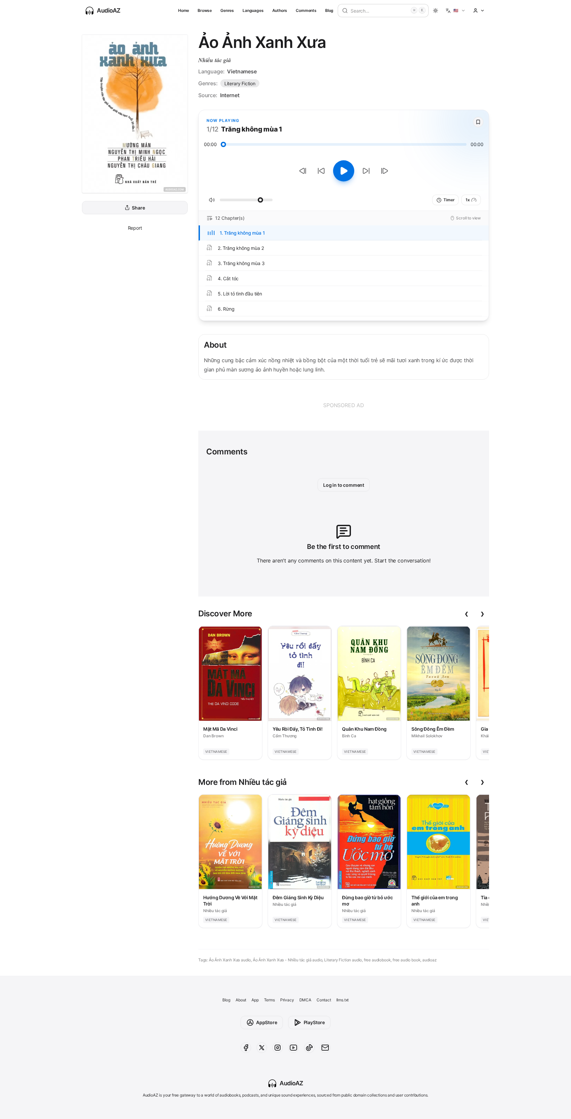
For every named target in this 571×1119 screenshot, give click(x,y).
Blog (329, 10)
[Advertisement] (343, 405)
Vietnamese (241, 71)
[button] (455, 10)
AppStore (266, 1022)
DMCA (305, 999)
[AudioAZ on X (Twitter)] (261, 1047)
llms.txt (342, 999)
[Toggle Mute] (212, 200)
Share (138, 208)
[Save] (478, 122)
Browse (205, 10)
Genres (227, 10)
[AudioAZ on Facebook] (246, 1047)
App (254, 999)
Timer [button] (448, 199)
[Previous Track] (302, 170)
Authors (279, 10)
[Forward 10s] (366, 170)
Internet (230, 95)
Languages (253, 10)
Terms (269, 999)
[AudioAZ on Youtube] (293, 1047)
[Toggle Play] (343, 170)
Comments (306, 10)
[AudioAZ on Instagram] (277, 1047)
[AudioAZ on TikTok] (309, 1047)
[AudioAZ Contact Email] (325, 1047)
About (241, 999)
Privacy (287, 999)
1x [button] (468, 199)
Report (135, 228)
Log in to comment (343, 485)
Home (183, 10)
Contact (324, 999)
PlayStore (314, 1022)
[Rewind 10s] (321, 170)
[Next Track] (384, 170)
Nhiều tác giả (214, 60)
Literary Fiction (239, 83)
